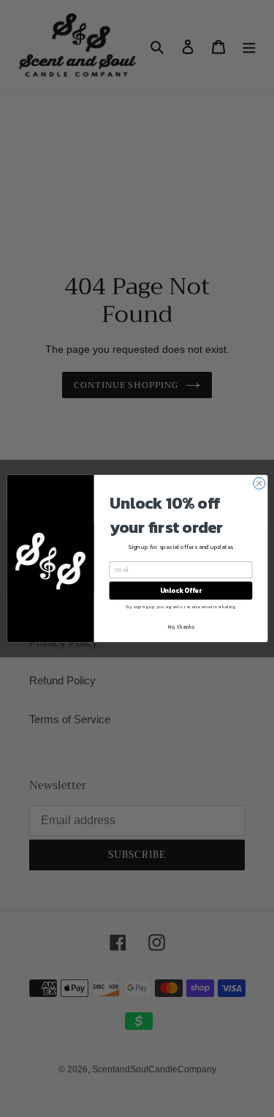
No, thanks (180, 626)
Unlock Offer (180, 591)
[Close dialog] (259, 483)
